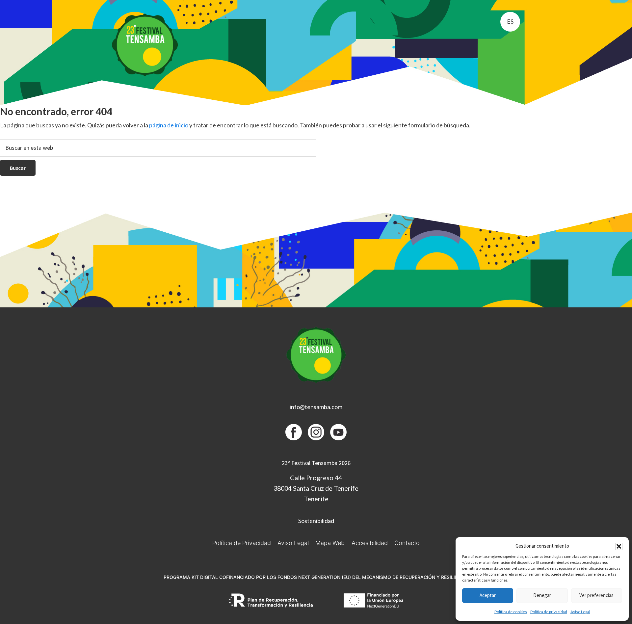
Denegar (542, 595)
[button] (619, 546)
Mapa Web (330, 542)
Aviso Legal (580, 611)
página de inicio (168, 125)
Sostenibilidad (316, 520)
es (510, 21)
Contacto (407, 542)
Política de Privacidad (241, 542)
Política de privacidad (548, 611)
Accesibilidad (370, 542)
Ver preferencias (596, 595)
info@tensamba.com (316, 406)
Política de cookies (510, 611)
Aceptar (488, 595)
